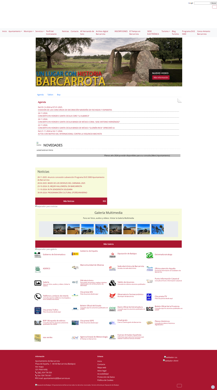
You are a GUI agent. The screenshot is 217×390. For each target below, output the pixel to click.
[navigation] (202, 3)
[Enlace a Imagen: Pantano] (87, 229)
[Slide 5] (117, 83)
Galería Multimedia (108, 212)
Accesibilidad (102, 374)
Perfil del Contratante (51, 32)
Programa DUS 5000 (188, 32)
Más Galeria (109, 244)
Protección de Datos (106, 377)
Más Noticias (68, 201)
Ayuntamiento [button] (15, 31)
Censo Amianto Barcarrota (203, 32)
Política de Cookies (105, 380)
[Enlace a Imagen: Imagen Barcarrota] (59, 229)
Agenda (42, 102)
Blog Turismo (175, 32)
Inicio (4, 31)
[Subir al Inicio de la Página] (213, 387)
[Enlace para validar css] (170, 357)
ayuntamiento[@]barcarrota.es (57, 378)
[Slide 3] (109, 83)
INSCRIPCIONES (121, 31)
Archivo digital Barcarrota (102, 32)
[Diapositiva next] (171, 62)
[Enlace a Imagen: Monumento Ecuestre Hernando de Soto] (101, 229)
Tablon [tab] (50, 94)
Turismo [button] (165, 31)
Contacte (74, 31)
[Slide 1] (101, 83)
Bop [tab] (58, 94)
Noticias (65, 31)
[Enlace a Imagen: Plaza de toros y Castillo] (73, 229)
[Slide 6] (121, 83)
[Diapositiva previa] (47, 62)
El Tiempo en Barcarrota (134, 32)
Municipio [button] (28, 31)
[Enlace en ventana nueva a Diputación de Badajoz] (43, 385)
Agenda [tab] (40, 94)
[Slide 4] (113, 83)
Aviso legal (101, 370)
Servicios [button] (39, 31)
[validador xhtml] (170, 360)
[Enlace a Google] (191, 3)
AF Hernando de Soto (87, 32)
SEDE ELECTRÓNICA (153, 32)
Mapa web (101, 367)
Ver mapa (39, 366)
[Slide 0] (96, 83)
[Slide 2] (105, 83)
